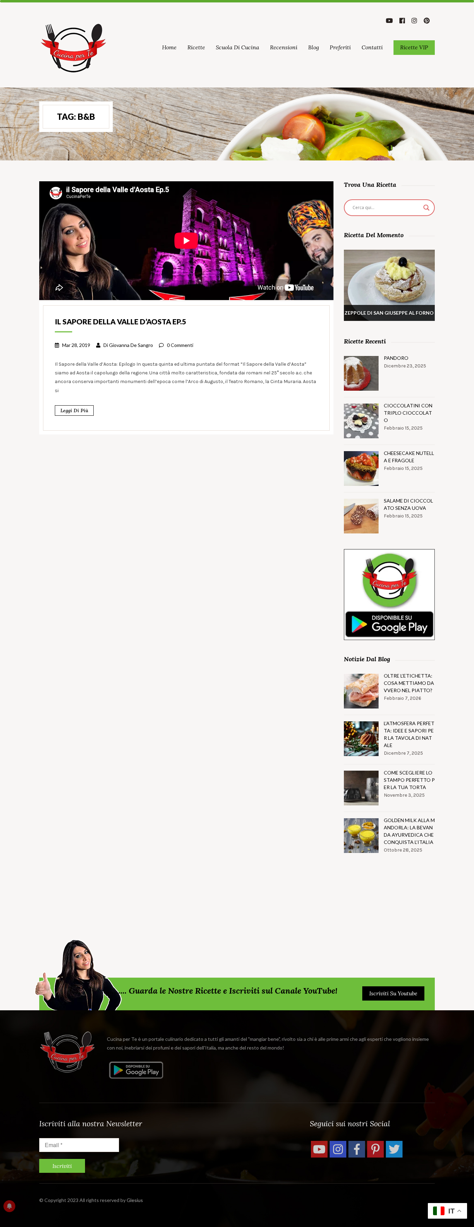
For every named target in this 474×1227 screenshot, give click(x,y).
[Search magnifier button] (426, 208)
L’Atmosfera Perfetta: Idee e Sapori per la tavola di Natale (409, 734)
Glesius (135, 1200)
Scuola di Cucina (237, 47)
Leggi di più (74, 410)
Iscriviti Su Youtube (393, 993)
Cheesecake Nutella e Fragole (409, 456)
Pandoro (396, 358)
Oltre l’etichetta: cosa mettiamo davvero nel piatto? (409, 683)
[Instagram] (338, 1149)
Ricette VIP (414, 47)
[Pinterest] (375, 1149)
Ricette (196, 47)
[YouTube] (319, 1149)
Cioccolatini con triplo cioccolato (408, 413)
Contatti (372, 47)
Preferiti (340, 47)
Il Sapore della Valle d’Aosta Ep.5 (120, 321)
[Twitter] (394, 1149)
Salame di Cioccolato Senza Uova (408, 504)
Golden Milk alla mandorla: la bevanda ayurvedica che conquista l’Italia (409, 831)
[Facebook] (356, 1149)
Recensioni (283, 47)
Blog (313, 47)
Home (169, 47)
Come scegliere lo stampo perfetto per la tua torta (409, 780)
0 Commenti (180, 345)
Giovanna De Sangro (131, 345)
